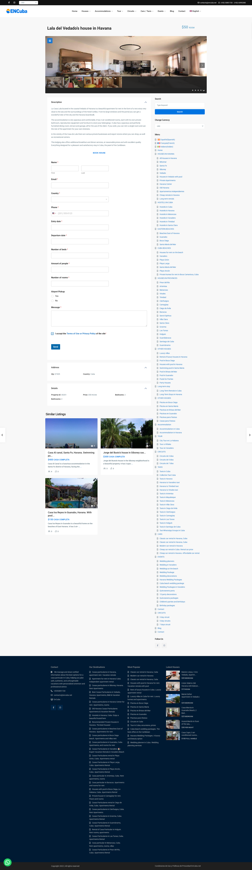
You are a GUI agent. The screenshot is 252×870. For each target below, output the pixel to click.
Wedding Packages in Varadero (172, 587)
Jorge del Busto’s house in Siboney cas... (124, 452)
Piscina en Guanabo (138, 714)
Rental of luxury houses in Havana (173, 357)
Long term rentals (167, 199)
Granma (163, 327)
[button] (8, 862)
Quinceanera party (167, 591)
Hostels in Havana (167, 211)
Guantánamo (165, 345)
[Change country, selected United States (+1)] (54, 213)
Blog (172, 11)
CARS (160, 534)
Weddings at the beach (169, 569)
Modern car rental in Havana (171, 546)
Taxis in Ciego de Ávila (168, 508)
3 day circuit (164, 617)
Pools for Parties (166, 379)
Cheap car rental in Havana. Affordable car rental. (180, 553)
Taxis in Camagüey (167, 516)
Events (161, 11)
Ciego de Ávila (165, 308)
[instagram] (14, 2)
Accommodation (164, 425)
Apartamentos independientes (172, 191)
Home (74, 11)
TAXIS (160, 467)
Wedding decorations (168, 576)
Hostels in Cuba (166, 207)
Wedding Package (167, 572)
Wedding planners (167, 561)
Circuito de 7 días (167, 463)
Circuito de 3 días (167, 456)
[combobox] (80, 199)
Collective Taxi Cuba (168, 475)
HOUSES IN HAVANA (166, 154)
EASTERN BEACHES (166, 229)
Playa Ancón (165, 271)
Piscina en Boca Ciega (168, 402)
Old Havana (164, 188)
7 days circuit (165, 624)
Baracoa (163, 312)
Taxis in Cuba (165, 471)
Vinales (163, 294)
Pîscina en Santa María (169, 406)
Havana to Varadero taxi (170, 482)
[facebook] (9, 2)
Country (55, 193)
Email (54, 179)
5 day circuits (165, 621)
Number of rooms (60, 277)
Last (83, 173)
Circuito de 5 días (167, 460)
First (53, 173)
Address (55, 367)
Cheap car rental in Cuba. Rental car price (176, 549)
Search (180, 112)
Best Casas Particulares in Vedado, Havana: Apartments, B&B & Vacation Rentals (104, 695)
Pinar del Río (165, 282)
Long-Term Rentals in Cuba (171, 391)
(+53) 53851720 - (227, 3)
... (81, 467)
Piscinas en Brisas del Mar (170, 410)
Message (56, 307)
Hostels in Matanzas (168, 214)
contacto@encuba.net (63, 695)
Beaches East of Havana (170, 233)
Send (55, 346)
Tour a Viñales (165, 444)
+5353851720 (59, 691)
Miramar (163, 162)
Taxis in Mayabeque (168, 497)
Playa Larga (164, 263)
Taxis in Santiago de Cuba (170, 527)
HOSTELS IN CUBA (165, 202)
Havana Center (166, 184)
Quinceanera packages (169, 598)
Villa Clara (164, 319)
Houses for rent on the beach (171, 252)
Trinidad (163, 297)
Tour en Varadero (167, 448)
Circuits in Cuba (136, 722)
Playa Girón (164, 260)
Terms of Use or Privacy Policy (81, 333)
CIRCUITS (162, 452)
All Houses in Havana (168, 158)
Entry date (56, 221)
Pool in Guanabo (166, 375)
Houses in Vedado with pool (171, 177)
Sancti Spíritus (165, 316)
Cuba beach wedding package (172, 583)
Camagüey (164, 305)
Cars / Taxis (146, 11)
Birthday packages (167, 605)
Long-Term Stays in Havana (171, 394)
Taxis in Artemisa (166, 494)
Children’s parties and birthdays (172, 602)
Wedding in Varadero (168, 565)
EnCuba (57, 699)
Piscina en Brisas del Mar (140, 711)
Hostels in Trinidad (167, 222)
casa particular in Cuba (60, 678)
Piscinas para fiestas (138, 718)
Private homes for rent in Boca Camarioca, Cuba (179, 274)
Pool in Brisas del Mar (168, 372)
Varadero (163, 256)
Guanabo (163, 237)
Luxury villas (165, 353)
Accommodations (103, 11)
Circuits (130, 11)
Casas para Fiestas (167, 421)
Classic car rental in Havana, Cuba (173, 538)
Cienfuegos (164, 301)
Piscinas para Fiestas (168, 417)
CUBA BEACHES (164, 248)
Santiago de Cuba (167, 341)
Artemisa (163, 286)
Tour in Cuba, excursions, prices (143, 725)
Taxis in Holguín (166, 523)
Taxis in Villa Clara (167, 505)
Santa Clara (164, 323)
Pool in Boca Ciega (167, 360)
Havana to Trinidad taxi (169, 486)
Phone (55, 207)
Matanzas (164, 290)
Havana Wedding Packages (171, 580)
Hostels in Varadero (168, 218)
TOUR (160, 436)
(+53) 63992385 (240, 3)
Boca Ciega (164, 241)
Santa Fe (163, 166)
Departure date (59, 235)
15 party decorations (168, 594)
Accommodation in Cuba (170, 429)
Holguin (163, 334)
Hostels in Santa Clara (169, 225)
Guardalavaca (165, 338)
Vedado (163, 173)
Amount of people (60, 263)
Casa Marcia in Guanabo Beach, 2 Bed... (189, 710)
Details (54, 388)
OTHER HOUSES (164, 349)
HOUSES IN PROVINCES (167, 278)
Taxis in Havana (166, 479)
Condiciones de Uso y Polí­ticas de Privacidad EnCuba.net (178, 866)
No (56, 300)
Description (56, 102)
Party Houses (165, 383)
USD (22, 3)
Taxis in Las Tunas (167, 519)
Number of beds (59, 249)
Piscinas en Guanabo (168, 413)
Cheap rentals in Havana (170, 195)
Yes (56, 296)
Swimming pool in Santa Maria (172, 368)
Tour (119, 11)
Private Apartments (167, 180)
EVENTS (161, 557)
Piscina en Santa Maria (139, 707)
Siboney (163, 169)
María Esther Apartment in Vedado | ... (191, 697)
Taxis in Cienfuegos (167, 512)
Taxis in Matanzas (167, 501)
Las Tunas (164, 330)
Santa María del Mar (168, 244)
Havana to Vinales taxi (169, 490)
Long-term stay (164, 386)
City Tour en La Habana (169, 441)
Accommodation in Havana (171, 433)
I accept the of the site (80, 333)
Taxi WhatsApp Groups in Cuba (172, 530)
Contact (181, 11)
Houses (85, 11)
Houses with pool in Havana (171, 364)
